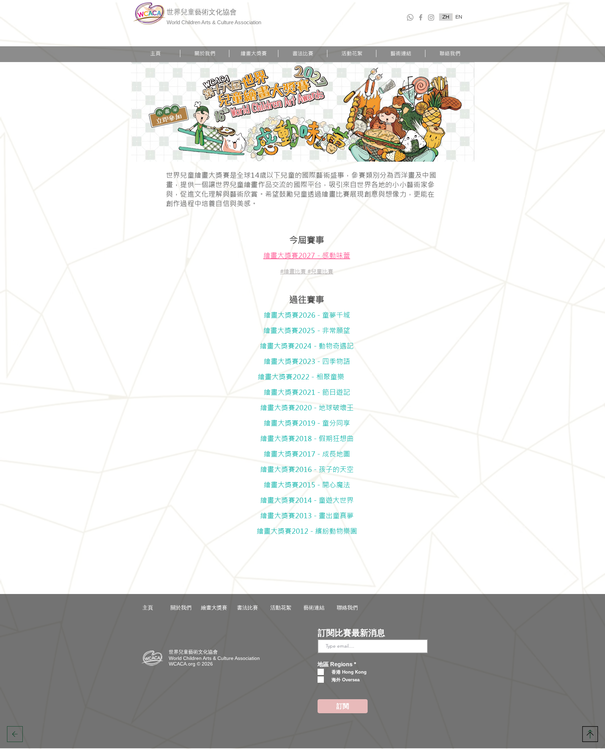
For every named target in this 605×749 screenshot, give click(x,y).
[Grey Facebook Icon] (421, 17)
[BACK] (15, 734)
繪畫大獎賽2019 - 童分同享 (314, 423)
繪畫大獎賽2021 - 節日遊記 (314, 392)
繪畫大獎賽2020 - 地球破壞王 (310, 407)
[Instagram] (431, 17)
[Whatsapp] (410, 17)
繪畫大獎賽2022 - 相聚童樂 (307, 376)
